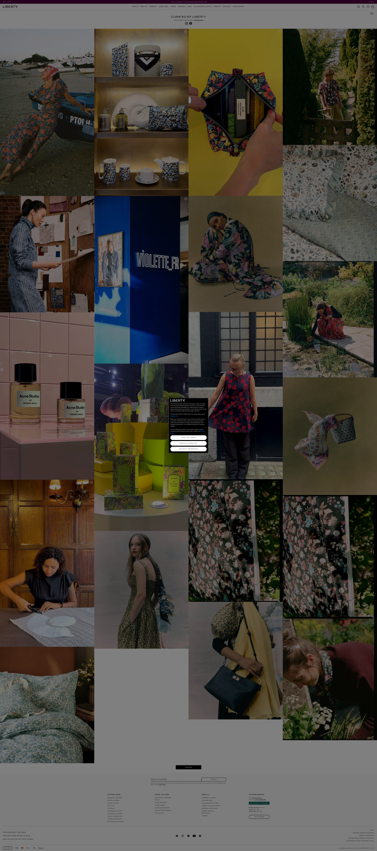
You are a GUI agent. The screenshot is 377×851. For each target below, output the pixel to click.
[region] (188, 425)
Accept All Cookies (188, 437)
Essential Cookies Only (188, 443)
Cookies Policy (174, 416)
